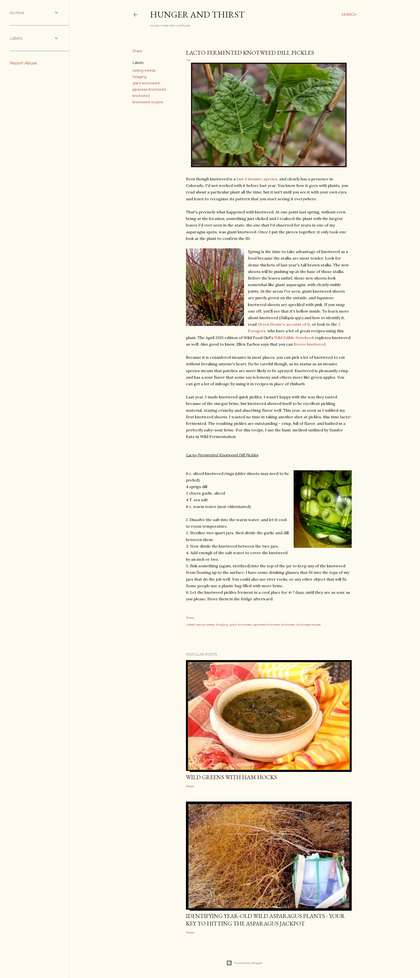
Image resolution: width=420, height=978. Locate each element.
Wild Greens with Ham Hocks (231, 777)
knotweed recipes (147, 102)
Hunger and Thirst (197, 14)
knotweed (141, 96)
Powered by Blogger (248, 963)
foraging (139, 77)
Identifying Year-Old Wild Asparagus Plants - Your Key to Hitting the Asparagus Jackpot (265, 919)
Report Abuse (23, 63)
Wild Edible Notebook (294, 337)
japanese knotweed (149, 89)
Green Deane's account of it (284, 324)
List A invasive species (256, 178)
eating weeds (144, 70)
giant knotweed (145, 83)
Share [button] (137, 51)
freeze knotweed (309, 344)
